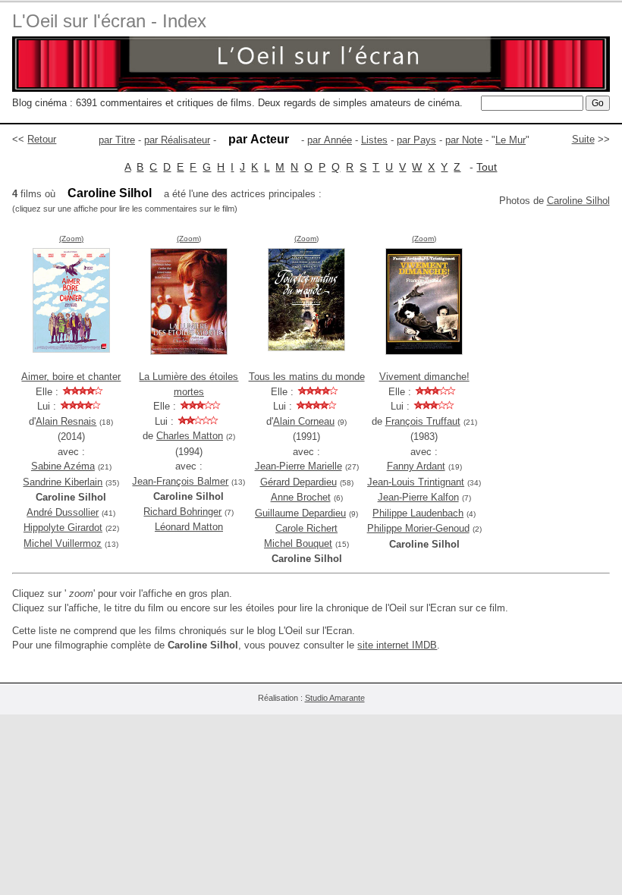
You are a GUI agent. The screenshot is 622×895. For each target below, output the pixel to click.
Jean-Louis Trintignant (415, 482)
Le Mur (510, 140)
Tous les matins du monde (307, 376)
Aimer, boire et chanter (71, 376)
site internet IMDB (397, 645)
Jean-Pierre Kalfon (418, 497)
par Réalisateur (177, 140)
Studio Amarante (335, 697)
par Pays (416, 140)
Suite (583, 139)
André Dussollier (63, 512)
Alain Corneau (304, 421)
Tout (486, 167)
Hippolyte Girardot (63, 527)
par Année (329, 140)
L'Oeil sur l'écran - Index (109, 21)
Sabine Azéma (63, 466)
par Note (463, 140)
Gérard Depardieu (298, 482)
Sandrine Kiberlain (62, 482)
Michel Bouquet (298, 543)
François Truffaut (422, 421)
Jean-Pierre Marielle (298, 466)
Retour (41, 139)
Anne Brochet (301, 497)
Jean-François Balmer (180, 481)
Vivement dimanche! (424, 376)
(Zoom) (71, 238)
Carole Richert (306, 528)
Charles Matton (189, 435)
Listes (374, 140)
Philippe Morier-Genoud (418, 528)
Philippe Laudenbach (417, 513)
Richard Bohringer (182, 511)
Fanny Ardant (416, 466)
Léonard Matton (189, 526)
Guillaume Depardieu (300, 513)
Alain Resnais (66, 421)
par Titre (117, 140)
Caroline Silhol (578, 200)
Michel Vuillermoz (63, 543)
